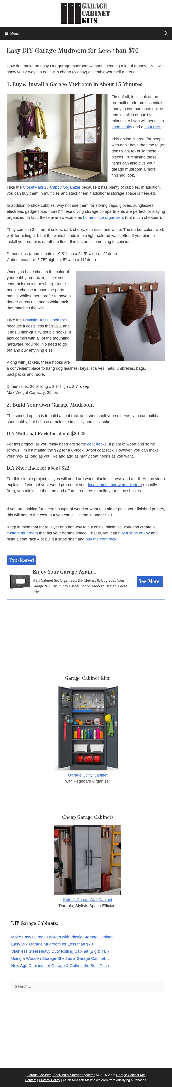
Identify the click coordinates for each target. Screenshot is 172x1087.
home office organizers (103, 217)
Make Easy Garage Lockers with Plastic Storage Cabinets (62, 937)
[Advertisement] (86, 630)
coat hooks (97, 444)
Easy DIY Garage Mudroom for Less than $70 (52, 944)
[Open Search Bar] (166, 33)
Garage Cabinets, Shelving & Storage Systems (61, 1075)
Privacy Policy (49, 1080)
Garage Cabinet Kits (131, 1075)
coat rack (152, 127)
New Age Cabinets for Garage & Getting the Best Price (60, 965)
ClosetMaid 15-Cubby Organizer (51, 187)
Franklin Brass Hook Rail (45, 320)
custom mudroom (22, 533)
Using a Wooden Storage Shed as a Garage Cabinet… (60, 958)
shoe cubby (122, 127)
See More (149, 581)
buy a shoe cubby (134, 533)
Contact (30, 1080)
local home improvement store (115, 485)
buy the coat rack (101, 539)
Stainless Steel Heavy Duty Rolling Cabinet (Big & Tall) (60, 951)
